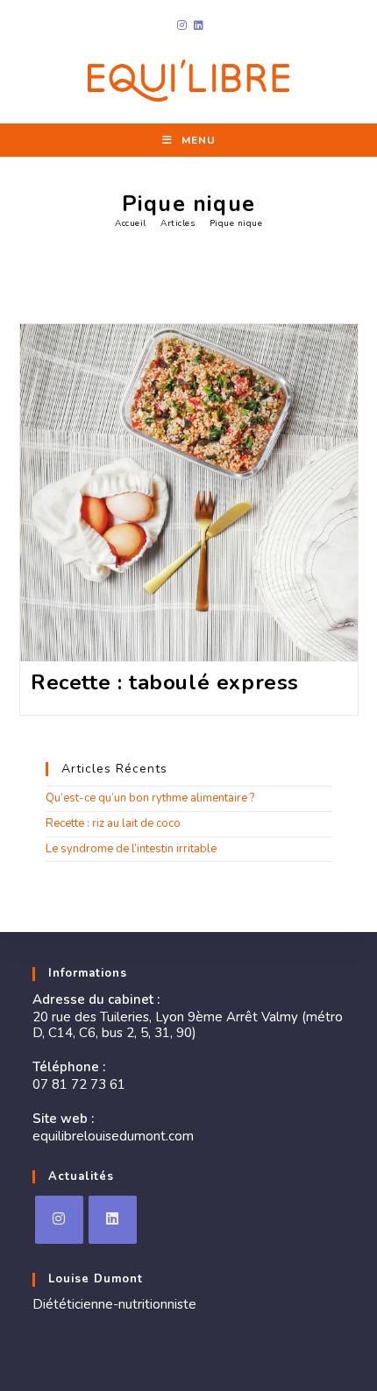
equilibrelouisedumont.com (113, 1136)
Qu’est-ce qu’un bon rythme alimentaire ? (150, 798)
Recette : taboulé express (165, 682)
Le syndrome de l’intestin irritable (131, 849)
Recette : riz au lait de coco (113, 823)
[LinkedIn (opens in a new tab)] (196, 25)
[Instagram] (59, 1220)
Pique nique (236, 223)
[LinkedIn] (113, 1220)
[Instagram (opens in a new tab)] (182, 25)
